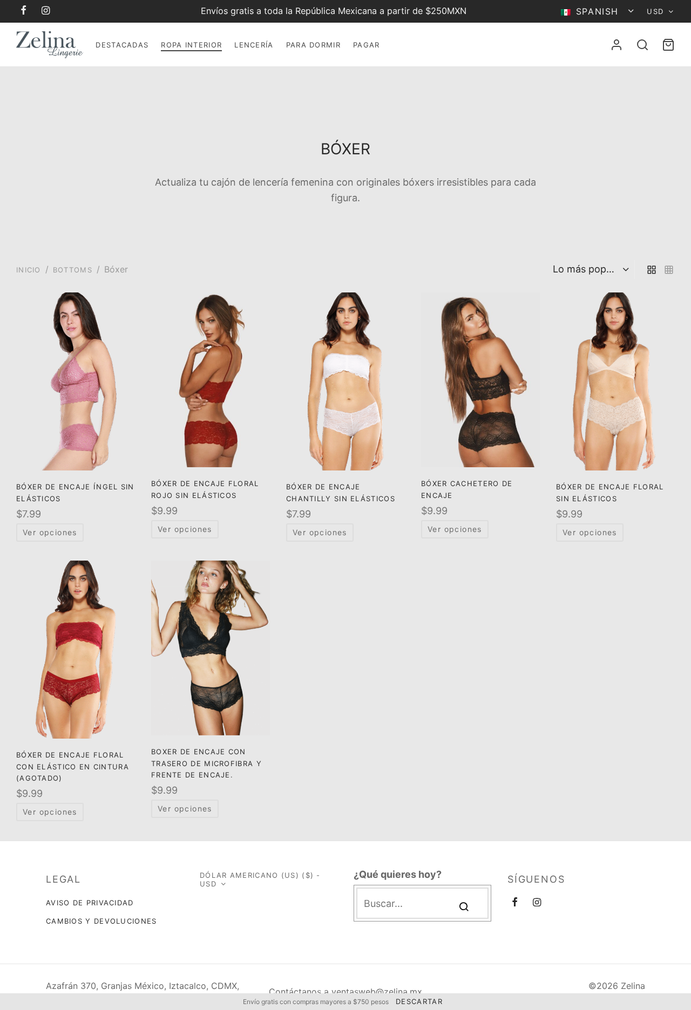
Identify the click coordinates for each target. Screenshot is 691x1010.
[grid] (652, 269)
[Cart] (668, 44)
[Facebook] (24, 11)
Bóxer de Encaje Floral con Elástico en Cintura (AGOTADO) (72, 766)
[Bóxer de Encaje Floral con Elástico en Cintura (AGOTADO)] (75, 650)
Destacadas (122, 44)
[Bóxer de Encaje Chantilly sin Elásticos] (345, 381)
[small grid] (669, 269)
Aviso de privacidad (90, 902)
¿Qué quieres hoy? (398, 874)
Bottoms (72, 269)
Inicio (28, 269)
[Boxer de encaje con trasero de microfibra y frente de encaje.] (210, 648)
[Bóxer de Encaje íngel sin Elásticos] (75, 381)
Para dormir (313, 44)
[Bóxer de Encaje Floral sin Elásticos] (615, 381)
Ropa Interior (191, 44)
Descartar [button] (419, 1001)
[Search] (642, 44)
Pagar (366, 44)
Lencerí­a (253, 44)
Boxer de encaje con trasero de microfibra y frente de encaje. (206, 763)
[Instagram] (46, 11)
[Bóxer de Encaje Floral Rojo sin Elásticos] (210, 379)
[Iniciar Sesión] (616, 44)
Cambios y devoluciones (101, 921)
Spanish (597, 11)
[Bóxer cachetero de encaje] (480, 379)
